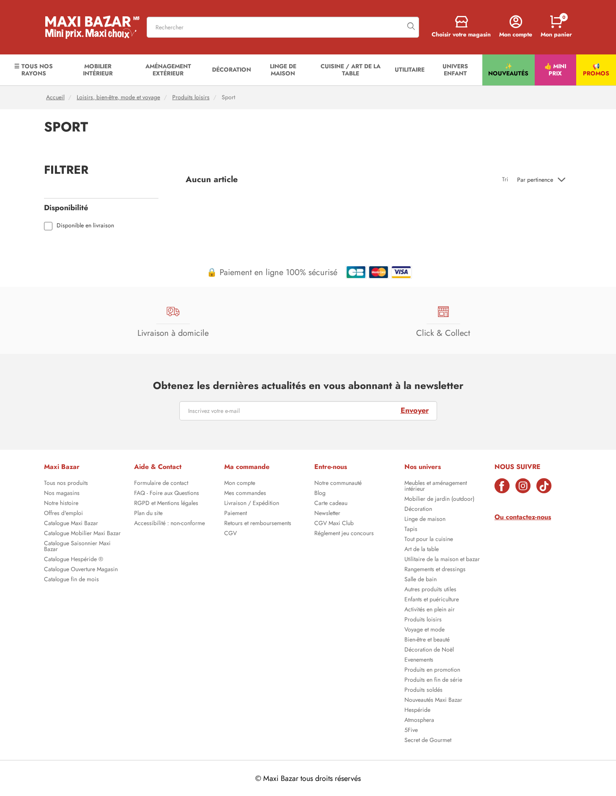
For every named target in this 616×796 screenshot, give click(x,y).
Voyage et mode (424, 630)
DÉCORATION (231, 69)
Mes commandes (245, 493)
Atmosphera (419, 720)
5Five (411, 730)
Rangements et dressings (435, 570)
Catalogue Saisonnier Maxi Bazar (77, 547)
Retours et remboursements (257, 523)
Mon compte (239, 483)
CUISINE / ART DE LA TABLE (350, 69)
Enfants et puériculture (431, 600)
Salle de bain (420, 580)
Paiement (235, 513)
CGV (230, 534)
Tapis (410, 529)
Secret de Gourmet (427, 740)
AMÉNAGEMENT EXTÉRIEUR (168, 69)
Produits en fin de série (433, 680)
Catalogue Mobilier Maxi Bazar (82, 534)
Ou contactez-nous (522, 517)
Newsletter (327, 513)
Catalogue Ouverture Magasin (81, 570)
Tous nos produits (66, 483)
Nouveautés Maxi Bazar (433, 700)
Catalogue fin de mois (71, 580)
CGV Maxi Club (334, 523)
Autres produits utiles (430, 590)
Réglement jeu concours (344, 534)
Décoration (418, 509)
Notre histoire (61, 503)
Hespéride (417, 710)
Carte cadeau (330, 503)
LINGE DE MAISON (283, 69)
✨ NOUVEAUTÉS (508, 69)
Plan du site (148, 513)
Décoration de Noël (429, 650)
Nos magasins (62, 493)
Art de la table (421, 549)
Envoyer (415, 410)
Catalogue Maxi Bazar (71, 523)
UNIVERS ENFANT (455, 69)
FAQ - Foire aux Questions (166, 493)
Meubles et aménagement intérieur (435, 486)
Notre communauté (338, 483)
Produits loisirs (191, 97)
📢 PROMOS (596, 69)
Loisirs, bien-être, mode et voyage (118, 97)
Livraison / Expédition (251, 503)
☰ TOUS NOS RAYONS (33, 69)
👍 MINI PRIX (555, 69)
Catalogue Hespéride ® (73, 559)
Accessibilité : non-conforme (169, 523)
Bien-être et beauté (427, 640)
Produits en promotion (432, 670)
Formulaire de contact (161, 483)
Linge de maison (424, 519)
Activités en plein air (429, 610)
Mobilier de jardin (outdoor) (439, 499)
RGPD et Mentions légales (166, 503)
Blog (320, 493)
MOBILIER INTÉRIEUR (98, 69)
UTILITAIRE (409, 69)
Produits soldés (423, 690)
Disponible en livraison (85, 226)
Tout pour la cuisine (428, 539)
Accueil (55, 97)
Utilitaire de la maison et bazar (442, 559)
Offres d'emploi (63, 513)
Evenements (418, 660)
